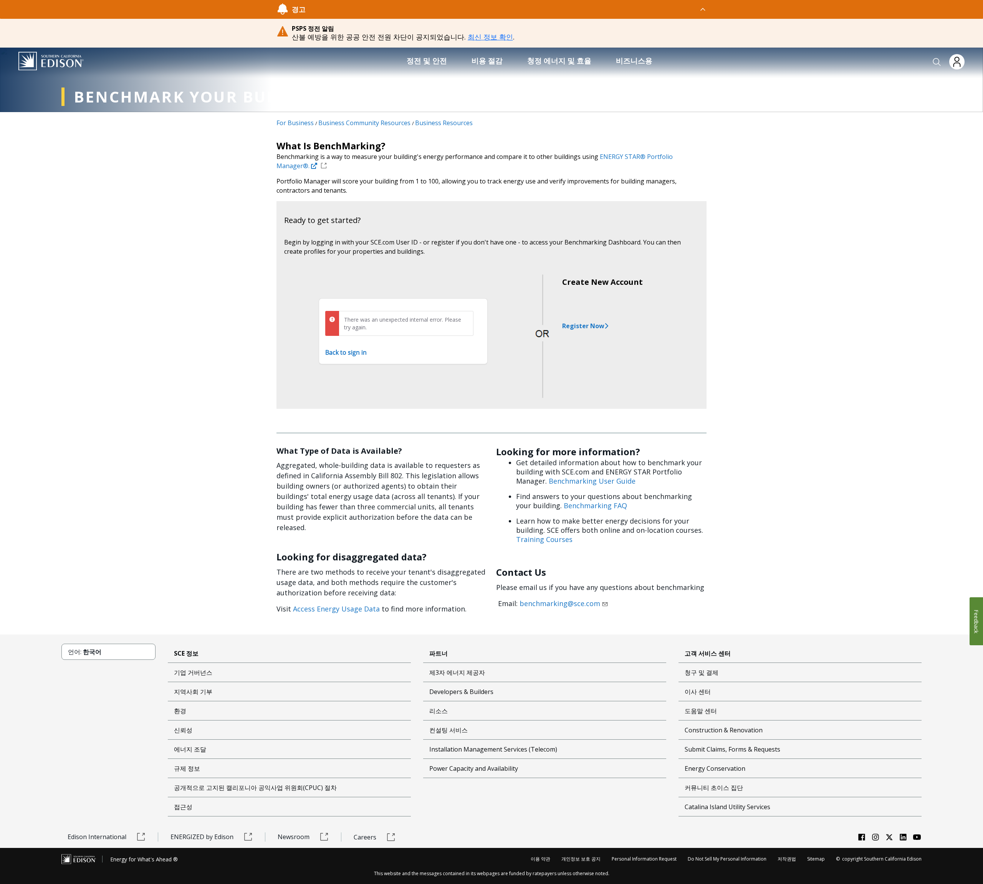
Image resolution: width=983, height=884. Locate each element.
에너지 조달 (190, 749)
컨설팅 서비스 (448, 730)
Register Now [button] (583, 326)
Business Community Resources (364, 123)
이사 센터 (698, 691)
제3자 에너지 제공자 (457, 672)
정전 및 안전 (427, 61)
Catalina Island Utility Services (727, 807)
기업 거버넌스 (193, 672)
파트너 (438, 653)
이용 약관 (540, 859)
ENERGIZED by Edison (201, 837)
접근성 (183, 807)
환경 (180, 711)
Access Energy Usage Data (336, 608)
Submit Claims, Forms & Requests (732, 749)
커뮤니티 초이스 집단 (714, 787)
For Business (295, 123)
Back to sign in (346, 352)
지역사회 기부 (193, 691)
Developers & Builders (461, 691)
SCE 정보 (186, 653)
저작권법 (787, 859)
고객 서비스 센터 (708, 653)
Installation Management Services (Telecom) (493, 749)
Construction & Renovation (724, 730)
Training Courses (544, 539)
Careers (365, 837)
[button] (937, 62)
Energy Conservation (715, 768)
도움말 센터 (701, 711)
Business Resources (444, 123)
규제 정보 (187, 768)
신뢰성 (183, 730)
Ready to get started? (322, 220)
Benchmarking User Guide (592, 481)
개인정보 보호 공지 (581, 859)
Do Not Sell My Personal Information (727, 859)
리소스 (438, 711)
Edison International (97, 837)
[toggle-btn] (506, 9)
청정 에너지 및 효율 (559, 61)
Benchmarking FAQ (595, 505)
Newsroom (293, 837)
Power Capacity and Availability (473, 768)
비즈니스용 (634, 61)
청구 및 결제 (701, 672)
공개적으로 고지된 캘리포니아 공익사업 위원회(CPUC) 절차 (255, 787)
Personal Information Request (644, 859)
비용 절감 (487, 61)
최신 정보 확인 (490, 36)
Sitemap (816, 859)
